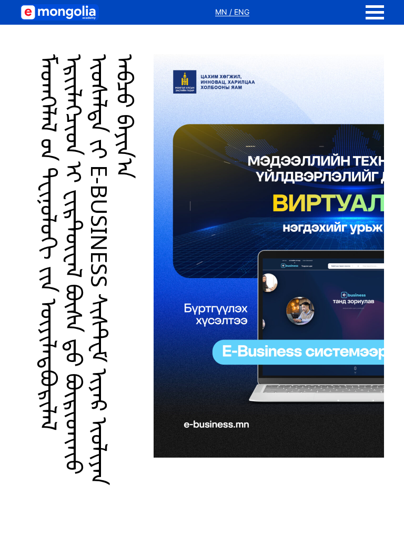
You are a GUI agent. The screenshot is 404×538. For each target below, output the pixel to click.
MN (222, 11)
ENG (241, 11)
